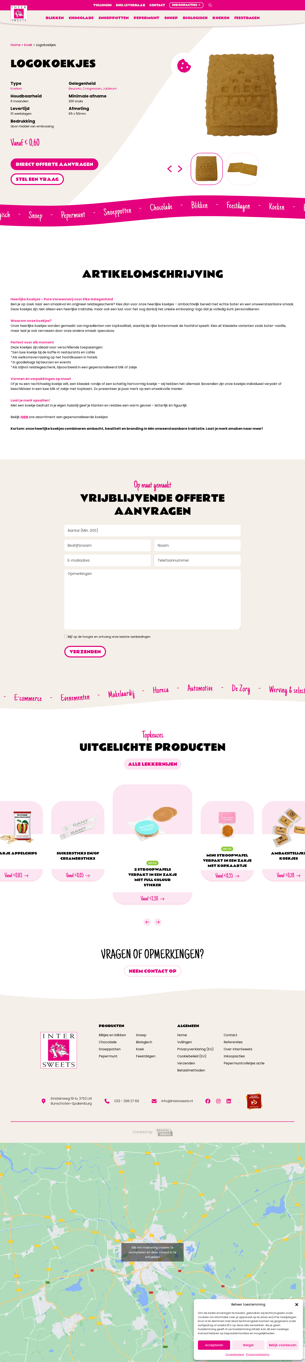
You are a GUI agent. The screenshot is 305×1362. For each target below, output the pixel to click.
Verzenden (186, 1063)
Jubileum (110, 88)
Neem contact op (152, 971)
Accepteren (214, 1345)
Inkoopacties (234, 1056)
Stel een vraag (37, 179)
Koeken (220, 18)
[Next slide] (180, 169)
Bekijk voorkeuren (282, 1345)
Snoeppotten (114, 18)
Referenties (233, 1042)
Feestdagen (247, 18)
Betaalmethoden (191, 1070)
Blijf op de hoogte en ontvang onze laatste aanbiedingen (109, 637)
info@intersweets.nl (177, 1101)
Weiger (248, 1345)
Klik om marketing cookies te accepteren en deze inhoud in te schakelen (152, 1252)
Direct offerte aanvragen (54, 164)
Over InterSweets (238, 1049)
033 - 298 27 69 (126, 1101)
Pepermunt (146, 18)
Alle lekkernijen (152, 764)
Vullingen (102, 5)
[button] (297, 1304)
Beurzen (75, 88)
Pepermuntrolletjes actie (244, 1063)
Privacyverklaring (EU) (195, 1049)
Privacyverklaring (257, 1354)
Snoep (171, 18)
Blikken (55, 18)
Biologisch (195, 18)
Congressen (92, 88)
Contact (157, 5)
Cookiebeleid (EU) (191, 1056)
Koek (140, 1049)
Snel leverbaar (130, 5)
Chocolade (81, 18)
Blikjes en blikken (112, 1035)
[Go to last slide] (169, 169)
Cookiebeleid (235, 1354)
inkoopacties (184, 5)
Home (182, 1035)
